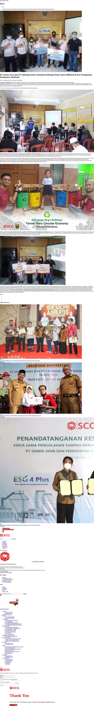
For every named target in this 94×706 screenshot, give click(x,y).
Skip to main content (4, 0)
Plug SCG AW (8, 653)
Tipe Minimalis (8, 661)
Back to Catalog (13, 705)
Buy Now (5, 550)
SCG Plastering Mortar (9, 616)
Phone (1, 678)
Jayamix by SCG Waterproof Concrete (13, 638)
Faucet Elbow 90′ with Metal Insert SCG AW (14, 646)
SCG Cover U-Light (9, 634)
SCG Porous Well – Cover (10, 630)
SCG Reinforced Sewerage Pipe (11, 620)
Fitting (4, 645)
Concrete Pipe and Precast (8, 579)
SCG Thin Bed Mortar (7, 582)
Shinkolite (5, 654)
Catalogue (5, 545)
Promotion (5, 588)
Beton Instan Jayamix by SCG (9, 635)
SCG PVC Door (6, 658)
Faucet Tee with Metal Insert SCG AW (13, 649)
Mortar (4, 615)
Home (4, 586)
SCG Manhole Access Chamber (11, 627)
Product (4, 542)
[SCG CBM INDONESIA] (5, 536)
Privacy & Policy (14, 679)
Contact (4, 548)
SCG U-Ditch (8, 632)
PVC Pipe (5, 642)
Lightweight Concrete (7, 578)
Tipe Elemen (7, 662)
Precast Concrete (6, 626)
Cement (4, 577)
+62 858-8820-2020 (4, 571)
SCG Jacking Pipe (9, 621)
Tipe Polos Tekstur (9, 660)
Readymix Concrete (7, 580)
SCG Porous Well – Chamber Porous (12, 628)
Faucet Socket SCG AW (10, 647)
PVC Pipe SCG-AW (9, 644)
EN (3, 531)
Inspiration (5, 543)
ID (3, 530)
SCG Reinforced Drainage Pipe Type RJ (13, 624)
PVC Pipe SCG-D (9, 643)
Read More (2, 361)
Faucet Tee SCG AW (9, 650)
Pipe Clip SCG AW (9, 652)
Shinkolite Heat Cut (9, 657)
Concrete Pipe (5, 619)
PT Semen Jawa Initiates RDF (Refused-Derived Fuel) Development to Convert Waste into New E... (20, 525)
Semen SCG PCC (8, 613)
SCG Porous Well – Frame (10, 629)
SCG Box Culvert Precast (10, 631)
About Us (5, 541)
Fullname (2, 675)
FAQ (4, 590)
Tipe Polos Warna (8, 659)
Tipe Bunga (7, 664)
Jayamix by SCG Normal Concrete (12, 641)
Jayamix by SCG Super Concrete (12, 639)
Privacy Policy (5, 591)
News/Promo (5, 547)
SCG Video (5, 544)
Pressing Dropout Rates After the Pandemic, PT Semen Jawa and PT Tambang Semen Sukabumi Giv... (21, 415)
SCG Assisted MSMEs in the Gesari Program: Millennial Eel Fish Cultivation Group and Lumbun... (20, 360)
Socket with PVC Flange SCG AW (12, 651)
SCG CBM (19, 80)
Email (1, 676)
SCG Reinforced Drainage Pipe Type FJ (13, 623)
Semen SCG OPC (8, 612)
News (1, 359)
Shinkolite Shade (8, 655)
